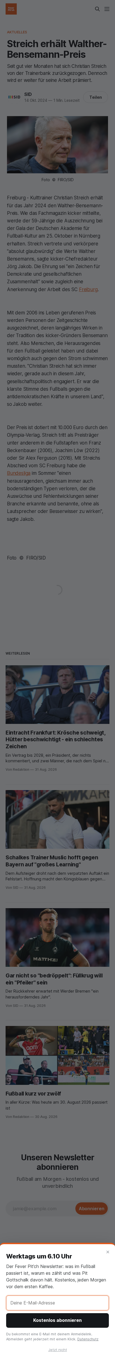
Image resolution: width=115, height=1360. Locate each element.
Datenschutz (88, 1339)
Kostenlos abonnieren (57, 1320)
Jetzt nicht (57, 1349)
